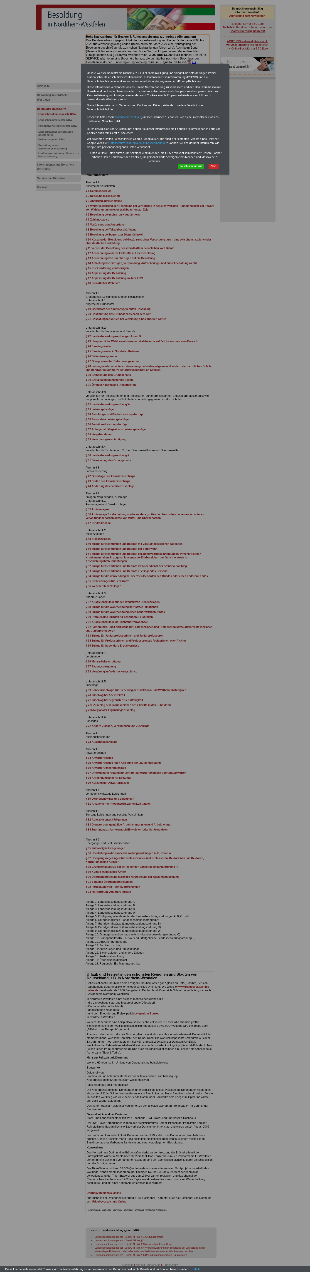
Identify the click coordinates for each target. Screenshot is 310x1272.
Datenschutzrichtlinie (128, 117)
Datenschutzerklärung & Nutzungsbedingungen (137, 143)
